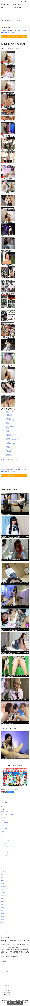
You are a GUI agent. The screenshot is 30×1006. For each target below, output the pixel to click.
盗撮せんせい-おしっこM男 (10, 424)
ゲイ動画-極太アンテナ (9, 411)
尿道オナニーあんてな (9, 414)
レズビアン (4, 862)
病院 (3, 895)
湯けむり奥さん (8, 428)
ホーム (3, 20)
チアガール (4, 849)
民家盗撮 (4, 886)
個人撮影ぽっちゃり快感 (9, 434)
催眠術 (3, 871)
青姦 (3, 913)
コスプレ (4, 846)
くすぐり (4, 843)
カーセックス (5, 834)
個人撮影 (4, 868)
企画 (2, 865)
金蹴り (3, 907)
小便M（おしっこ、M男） (10, 420)
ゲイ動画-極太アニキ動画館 (10, 444)
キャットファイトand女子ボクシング (12, 439)
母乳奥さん (7, 440)
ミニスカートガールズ (9, 450)
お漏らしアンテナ (8, 416)
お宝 (3, 831)
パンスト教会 (7, 447)
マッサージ (5, 859)
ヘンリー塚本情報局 (8, 415)
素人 (3, 904)
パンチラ (4, 853)
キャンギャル (5, 840)
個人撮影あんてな (8, 412)
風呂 (3, 919)
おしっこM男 (7, 418)
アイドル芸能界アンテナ (9, 419)
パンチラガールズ (8, 436)
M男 (2, 806)
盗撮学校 (6, 456)
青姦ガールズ (7, 435)
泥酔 (3, 892)
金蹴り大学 (7, 427)
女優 (3, 874)
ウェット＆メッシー (7, 814)
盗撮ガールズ (7, 430)
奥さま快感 (7, 432)
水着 (3, 889)
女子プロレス (5, 877)
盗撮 (3, 901)
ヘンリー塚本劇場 (8, 451)
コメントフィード (5, 969)
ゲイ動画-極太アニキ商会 (10, 426)
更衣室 (4, 883)
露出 (3, 910)
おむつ (4, 828)
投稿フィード (4, 967)
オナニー (4, 825)
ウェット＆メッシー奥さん (10, 443)
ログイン (3, 965)
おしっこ (3, 817)
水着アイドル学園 (8, 448)
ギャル (3, 837)
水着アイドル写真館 (8, 431)
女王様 (3, 880)
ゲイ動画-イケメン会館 (9, 452)
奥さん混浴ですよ (8, 438)
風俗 (2, 916)
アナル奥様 (7, 446)
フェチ (4, 856)
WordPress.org (4, 971)
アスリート (4, 811)
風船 (3, 922)
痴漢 (3, 898)
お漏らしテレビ (8, 423)
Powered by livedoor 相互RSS (9, 459)
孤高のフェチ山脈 (8, 455)
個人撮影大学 (7, 422)
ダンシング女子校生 (8, 454)
